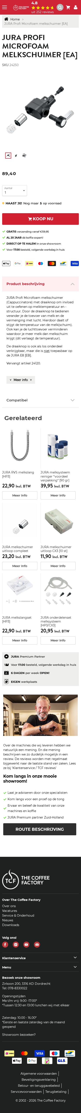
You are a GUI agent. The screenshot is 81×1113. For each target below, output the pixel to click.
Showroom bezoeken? (19, 1035)
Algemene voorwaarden (39, 1074)
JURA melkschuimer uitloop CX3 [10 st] (56, 549)
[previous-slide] (72, 112)
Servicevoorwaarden (26, 1092)
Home (15, 19)
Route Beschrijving (40, 829)
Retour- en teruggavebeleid (39, 1086)
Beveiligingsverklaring (39, 1080)
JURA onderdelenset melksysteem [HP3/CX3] (56, 621)
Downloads (10, 925)
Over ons (9, 906)
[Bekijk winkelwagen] (68, 7)
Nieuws (7, 920)
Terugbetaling (56, 1092)
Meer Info (19, 495)
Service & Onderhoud (18, 915)
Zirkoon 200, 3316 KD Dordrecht (26, 984)
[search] (61, 7)
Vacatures (9, 911)
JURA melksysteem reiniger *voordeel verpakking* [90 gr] (55, 476)
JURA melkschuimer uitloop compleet (17, 549)
